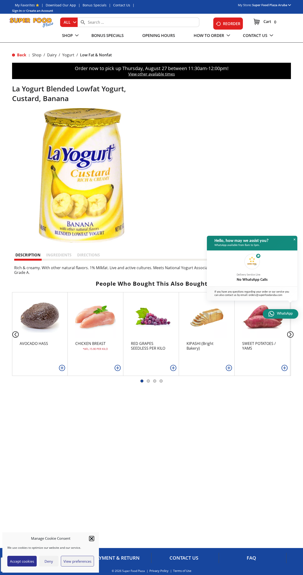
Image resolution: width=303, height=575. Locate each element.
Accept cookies (22, 561)
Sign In (17, 11)
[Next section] (291, 334)
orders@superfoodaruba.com (265, 295)
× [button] (294, 239)
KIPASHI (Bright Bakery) (200, 346)
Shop (36, 55)
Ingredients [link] (58, 255)
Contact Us (121, 5)
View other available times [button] (151, 74)
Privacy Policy (159, 571)
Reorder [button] (231, 23)
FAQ (251, 558)
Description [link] (27, 255)
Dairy (52, 55)
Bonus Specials (95, 5)
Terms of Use (182, 571)
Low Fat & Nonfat (96, 55)
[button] (91, 538)
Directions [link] (88, 255)
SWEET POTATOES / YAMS (259, 346)
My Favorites (25, 5)
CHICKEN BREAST (90, 343)
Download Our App (61, 5)
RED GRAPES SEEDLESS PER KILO (148, 346)
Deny (49, 561)
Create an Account (39, 11)
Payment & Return (117, 558)
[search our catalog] (83, 22)
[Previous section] (12, 334)
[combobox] (69, 22)
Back (21, 55)
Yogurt (68, 55)
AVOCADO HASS (34, 343)
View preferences (77, 561)
